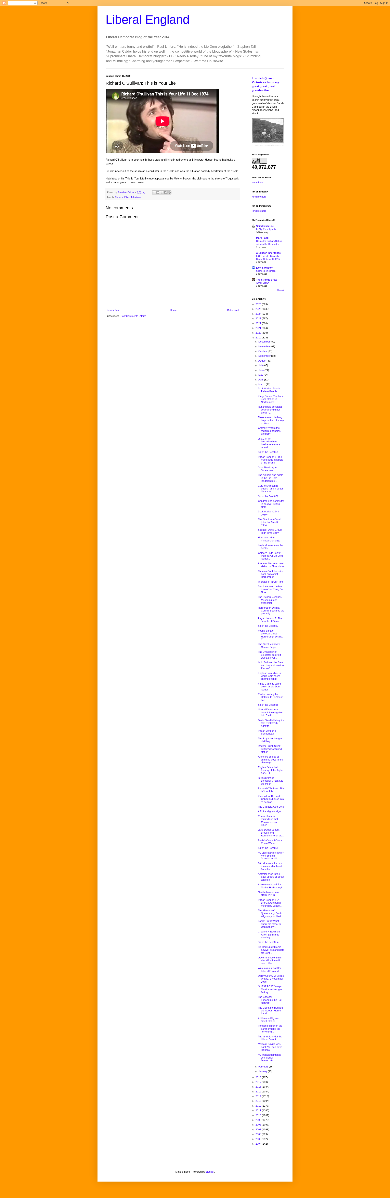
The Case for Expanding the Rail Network (270, 1000)
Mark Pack (262, 238)
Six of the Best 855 (268, 848)
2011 (259, 1110)
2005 (259, 1139)
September (264, 355)
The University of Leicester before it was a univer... (269, 654)
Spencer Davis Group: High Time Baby (270, 531)
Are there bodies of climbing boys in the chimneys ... (270, 759)
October (263, 351)
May (261, 375)
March (262, 384)
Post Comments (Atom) (133, 316)
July (260, 365)
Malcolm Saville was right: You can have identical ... (270, 1047)
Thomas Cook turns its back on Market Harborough (270, 574)
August (262, 360)
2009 (259, 1120)
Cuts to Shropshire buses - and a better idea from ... (270, 488)
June (261, 370)
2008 (259, 1124)
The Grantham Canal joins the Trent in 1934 (269, 522)
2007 (259, 1129)
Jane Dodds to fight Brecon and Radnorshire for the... (271, 832)
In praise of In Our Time (271, 581)
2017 (259, 1082)
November (264, 346)
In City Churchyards (266, 229)
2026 (259, 304)
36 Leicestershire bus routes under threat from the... (270, 866)
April (261, 379)
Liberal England (148, 19)
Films (127, 197)
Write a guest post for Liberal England (269, 969)
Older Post (233, 310)
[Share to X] (162, 192)
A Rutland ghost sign (269, 811)
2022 (259, 323)
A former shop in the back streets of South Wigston (271, 877)
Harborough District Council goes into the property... (271, 610)
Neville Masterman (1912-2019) (268, 894)
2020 (259, 332)
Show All (280, 290)
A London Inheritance (268, 253)
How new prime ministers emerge (269, 539)
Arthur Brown (262, 283)
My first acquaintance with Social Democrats (269, 1057)
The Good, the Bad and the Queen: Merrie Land (271, 1010)
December (264, 341)
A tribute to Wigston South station (268, 1020)
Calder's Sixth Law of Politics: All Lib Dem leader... (270, 556)
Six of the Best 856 (268, 704)
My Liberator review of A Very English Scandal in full (271, 855)
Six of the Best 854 (268, 942)
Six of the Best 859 (268, 452)
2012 (259, 1105)
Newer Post (113, 310)
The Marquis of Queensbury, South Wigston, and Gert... (270, 913)
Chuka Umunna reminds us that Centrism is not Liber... (268, 820)
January (263, 1071)
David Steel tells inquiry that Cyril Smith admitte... (271, 723)
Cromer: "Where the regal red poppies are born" (269, 431)
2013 (259, 1101)
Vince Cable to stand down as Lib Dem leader (269, 686)
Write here (257, 182)
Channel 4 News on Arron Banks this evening (269, 934)
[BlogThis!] (158, 192)
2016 (259, 1086)
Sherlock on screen (265, 271)
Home (173, 310)
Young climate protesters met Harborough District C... (270, 635)
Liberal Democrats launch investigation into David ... (270, 712)
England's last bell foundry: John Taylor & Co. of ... (270, 770)
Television (136, 197)
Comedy (119, 197)
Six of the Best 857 (268, 625)
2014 (259, 1096)
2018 (259, 1077)
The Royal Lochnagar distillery (270, 740)
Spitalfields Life (265, 226)
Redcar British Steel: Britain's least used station (270, 749)
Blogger (210, 1171)
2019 (259, 337)
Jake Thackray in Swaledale (267, 469)
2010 (259, 1115)
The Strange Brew (266, 279)
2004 (259, 1143)
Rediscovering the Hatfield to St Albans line (270, 697)
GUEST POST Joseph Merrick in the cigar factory (270, 989)
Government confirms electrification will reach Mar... (270, 960)
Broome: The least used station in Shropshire (271, 565)
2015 (259, 1091)
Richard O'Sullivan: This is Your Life (271, 790)
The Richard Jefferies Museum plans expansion (270, 600)
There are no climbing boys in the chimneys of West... (271, 420)
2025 (259, 309)
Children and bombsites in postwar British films (271, 504)
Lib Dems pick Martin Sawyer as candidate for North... (271, 950)
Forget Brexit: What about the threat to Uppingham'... (269, 924)
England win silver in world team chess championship (269, 676)
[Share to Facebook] (166, 192)
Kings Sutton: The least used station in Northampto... (270, 399)
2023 (259, 318)
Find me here (259, 196)
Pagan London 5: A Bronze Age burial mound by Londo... (270, 903)
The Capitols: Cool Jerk (271, 806)
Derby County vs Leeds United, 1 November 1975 (271, 978)
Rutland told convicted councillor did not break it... (270, 409)
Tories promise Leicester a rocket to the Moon (270, 781)
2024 (259, 313)
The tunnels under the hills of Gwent (270, 1038)
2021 (259, 328)
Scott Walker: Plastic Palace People (269, 390)
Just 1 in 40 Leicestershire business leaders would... (269, 443)
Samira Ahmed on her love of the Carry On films (270, 589)
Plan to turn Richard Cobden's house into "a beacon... (271, 799)
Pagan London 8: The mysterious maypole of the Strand (270, 460)
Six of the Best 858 (268, 496)
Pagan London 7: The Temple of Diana (270, 620)
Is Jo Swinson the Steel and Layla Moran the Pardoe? (271, 665)
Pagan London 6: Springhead (267, 732)
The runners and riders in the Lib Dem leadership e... (270, 478)
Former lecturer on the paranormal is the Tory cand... (270, 1028)
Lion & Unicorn (264, 267)
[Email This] (154, 192)
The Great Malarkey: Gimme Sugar (269, 645)
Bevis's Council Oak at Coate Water (270, 842)
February (263, 1066)
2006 (259, 1134)
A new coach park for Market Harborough (270, 886)
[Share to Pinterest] (169, 192)
